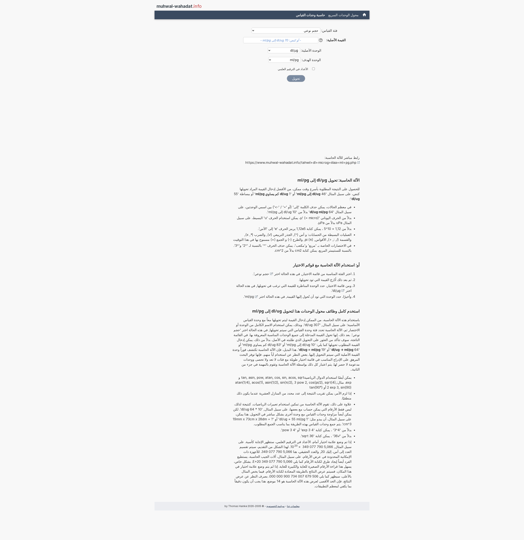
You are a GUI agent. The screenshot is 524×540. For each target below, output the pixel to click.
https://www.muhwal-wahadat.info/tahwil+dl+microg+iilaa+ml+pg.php (300, 162)
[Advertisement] (296, 115)
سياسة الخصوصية (276, 506)
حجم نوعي (261, 274)
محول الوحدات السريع (343, 15)
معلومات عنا (293, 506)
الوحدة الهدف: (311, 60)
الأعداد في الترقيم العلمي (293, 69)
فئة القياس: (329, 30)
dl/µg (336, 291)
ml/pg (249, 296)
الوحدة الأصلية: (310, 50)
